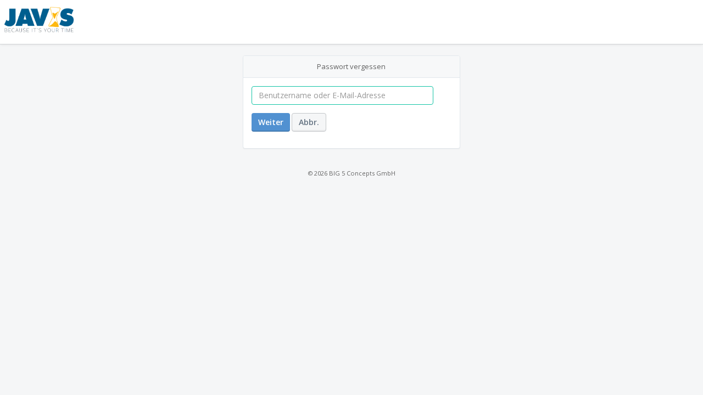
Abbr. (309, 122)
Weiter (270, 122)
